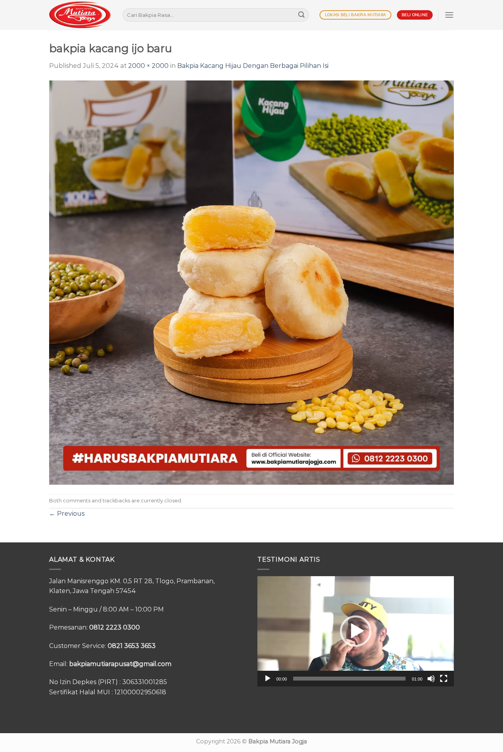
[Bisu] (431, 679)
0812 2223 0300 (114, 627)
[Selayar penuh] (444, 679)
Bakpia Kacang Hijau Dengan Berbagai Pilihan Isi (253, 65)
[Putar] (268, 679)
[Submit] (301, 15)
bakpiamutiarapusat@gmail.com (120, 664)
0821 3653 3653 (132, 646)
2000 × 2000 (148, 65)
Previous (66, 513)
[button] (355, 631)
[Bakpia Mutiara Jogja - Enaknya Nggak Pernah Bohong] (80, 14)
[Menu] (449, 14)
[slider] (349, 679)
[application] (355, 631)
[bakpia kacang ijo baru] (251, 282)
